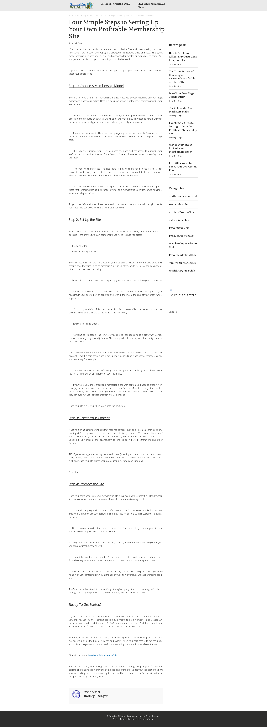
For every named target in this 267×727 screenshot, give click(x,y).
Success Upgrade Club (182, 262)
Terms (115, 719)
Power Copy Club (179, 227)
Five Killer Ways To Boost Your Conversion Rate (183, 167)
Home (71, 15)
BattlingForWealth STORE (115, 3)
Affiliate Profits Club (181, 212)
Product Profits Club (181, 235)
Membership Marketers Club (87, 15)
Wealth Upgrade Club (182, 270)
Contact (150, 719)
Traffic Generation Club (183, 196)
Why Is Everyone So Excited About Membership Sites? (181, 148)
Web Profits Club (179, 204)
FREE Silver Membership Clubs (151, 5)
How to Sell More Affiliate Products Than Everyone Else (183, 57)
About (142, 719)
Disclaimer (133, 719)
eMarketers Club (179, 220)
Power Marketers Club (182, 254)
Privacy (123, 719)
